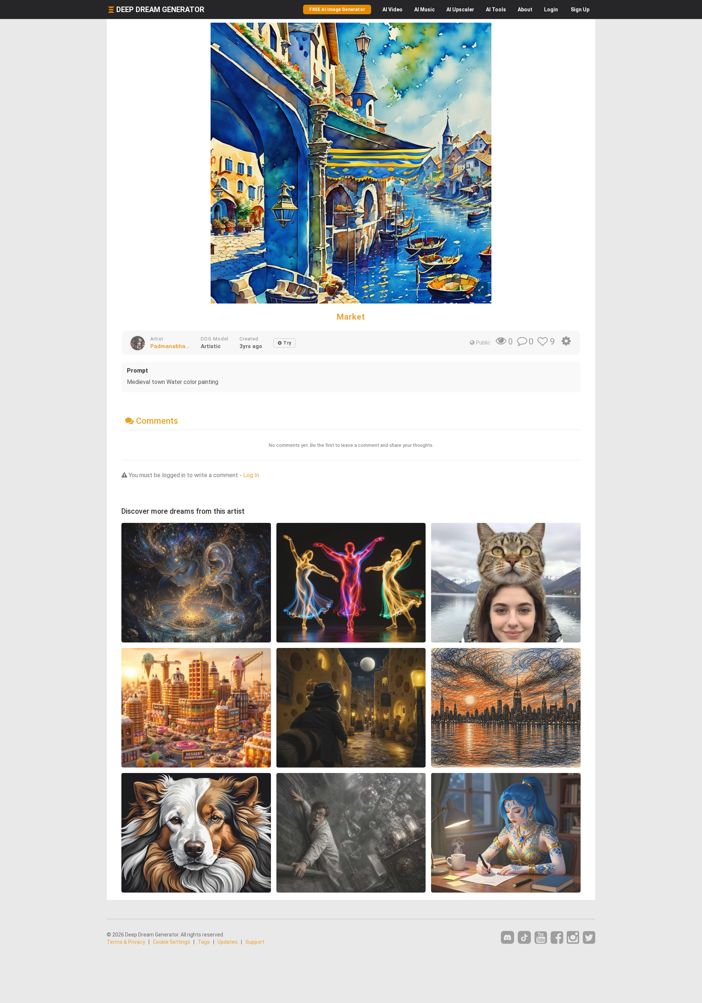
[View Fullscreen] (481, 289)
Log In (251, 475)
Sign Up (580, 9)
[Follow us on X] (589, 937)
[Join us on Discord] (507, 937)
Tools (496, 9)
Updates (228, 942)
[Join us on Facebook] (557, 937)
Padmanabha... (170, 346)
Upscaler (460, 9)
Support (254, 942)
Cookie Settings (171, 942)
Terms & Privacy (126, 942)
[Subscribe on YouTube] (541, 937)
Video (392, 9)
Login (551, 9)
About (525, 9)
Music (424, 9)
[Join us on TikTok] (524, 937)
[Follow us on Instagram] (573, 937)
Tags (204, 942)
